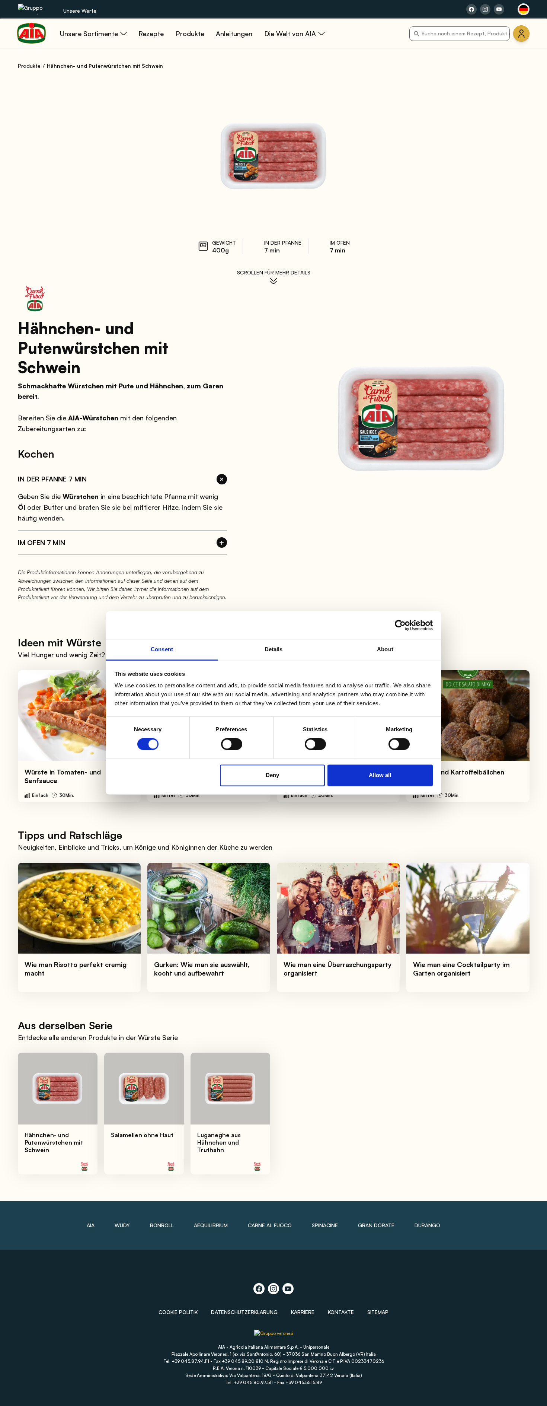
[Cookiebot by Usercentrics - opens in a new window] (400, 625)
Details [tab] (274, 649)
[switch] (231, 744)
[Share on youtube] (499, 9)
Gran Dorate (376, 1225)
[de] (524, 9)
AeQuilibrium (211, 1225)
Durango (427, 1225)
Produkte (29, 66)
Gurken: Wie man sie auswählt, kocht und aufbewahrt (202, 968)
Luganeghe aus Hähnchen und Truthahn (219, 1142)
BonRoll (162, 1225)
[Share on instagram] (485, 9)
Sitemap (377, 1312)
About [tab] (385, 649)
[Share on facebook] (471, 9)
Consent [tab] (162, 649)
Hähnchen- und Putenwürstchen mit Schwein (54, 1142)
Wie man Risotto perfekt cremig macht (76, 968)
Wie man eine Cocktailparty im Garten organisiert (461, 968)
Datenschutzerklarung (244, 1312)
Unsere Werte (79, 10)
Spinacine (325, 1225)
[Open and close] (221, 479)
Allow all (380, 775)
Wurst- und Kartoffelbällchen (458, 772)
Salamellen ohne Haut (142, 1135)
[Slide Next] (525, 736)
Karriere (302, 1312)
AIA (91, 1225)
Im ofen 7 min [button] (41, 542)
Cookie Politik (178, 1312)
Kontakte (341, 1312)
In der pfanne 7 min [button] (52, 479)
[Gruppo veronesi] (273, 1336)
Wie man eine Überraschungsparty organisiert (338, 968)
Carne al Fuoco (270, 1225)
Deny (272, 775)
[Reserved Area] (521, 33)
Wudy (122, 1225)
